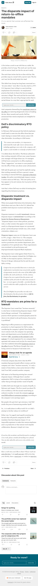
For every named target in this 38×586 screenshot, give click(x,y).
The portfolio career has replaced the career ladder (13, 520)
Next (32, 468)
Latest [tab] (8, 503)
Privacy (22, 571)
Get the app (27, 578)
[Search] (35, 503)
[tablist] (9, 481)
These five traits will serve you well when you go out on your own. (13, 539)
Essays (3, 8)
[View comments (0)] (9, 32)
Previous (6, 468)
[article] (19, 511)
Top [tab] (3, 503)
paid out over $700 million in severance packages (17, 394)
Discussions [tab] (15, 503)
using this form (6, 454)
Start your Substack (14, 578)
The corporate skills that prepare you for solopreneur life (13, 535)
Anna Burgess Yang (11, 26)
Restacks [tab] (13, 481)
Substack (10, 582)
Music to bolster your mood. (10, 510)
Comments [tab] (5, 481)
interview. (33, 456)
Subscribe (28, 2)
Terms (27, 571)
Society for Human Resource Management (15, 219)
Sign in (34, 2)
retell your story (19, 454)
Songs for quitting (8, 508)
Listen (34, 27)
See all (5, 549)
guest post (18, 456)
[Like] (2, 514)
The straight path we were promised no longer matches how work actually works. (14, 524)
